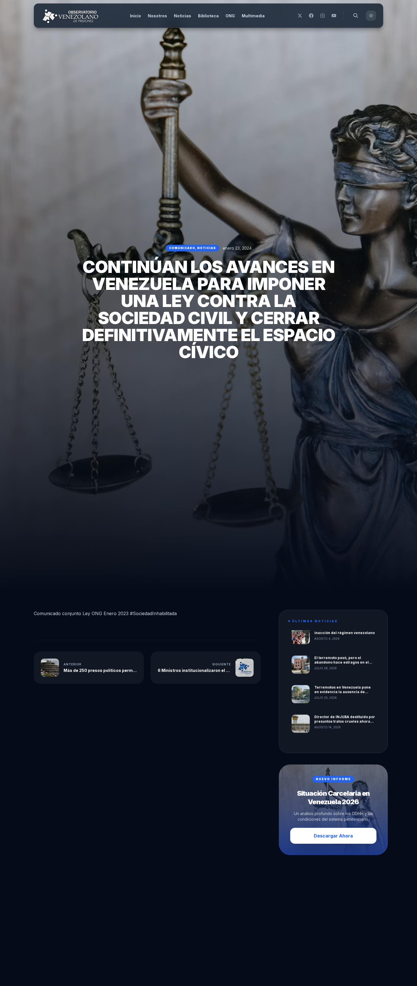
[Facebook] (311, 15)
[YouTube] (333, 15)
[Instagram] (322, 15)
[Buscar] (355, 15)
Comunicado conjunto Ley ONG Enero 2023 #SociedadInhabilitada (105, 613)
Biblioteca (208, 15)
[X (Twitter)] (299, 15)
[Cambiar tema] (371, 16)
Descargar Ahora (333, 836)
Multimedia (253, 15)
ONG (230, 15)
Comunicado (182, 248)
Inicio (135, 15)
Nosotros (157, 15)
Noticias (182, 15)
